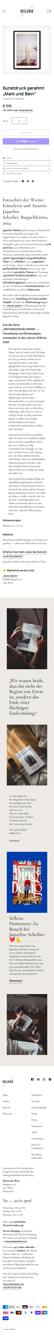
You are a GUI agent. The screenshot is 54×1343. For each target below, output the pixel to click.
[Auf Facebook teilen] (23, 181)
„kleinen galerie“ (14, 305)
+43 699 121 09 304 (12, 1287)
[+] (24, 121)
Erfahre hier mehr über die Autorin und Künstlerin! (25, 554)
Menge (5, 121)
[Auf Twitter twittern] (27, 181)
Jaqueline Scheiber (13, 99)
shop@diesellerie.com (16, 1241)
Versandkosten (26, 110)
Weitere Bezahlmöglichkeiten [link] (26, 148)
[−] (13, 121)
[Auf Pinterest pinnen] (32, 181)
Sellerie (12, 1329)
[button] (48, 11)
